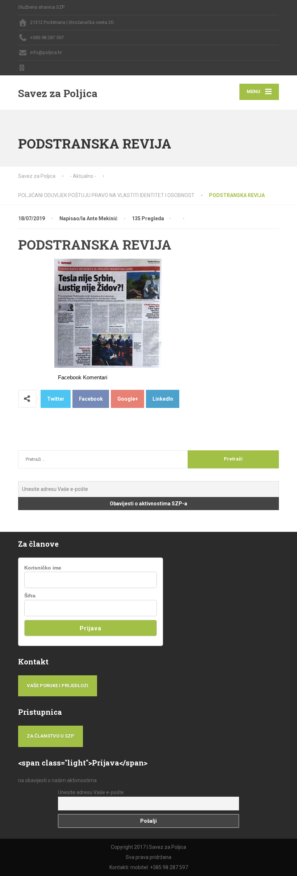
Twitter (55, 399)
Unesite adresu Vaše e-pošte (91, 792)
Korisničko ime (42, 568)
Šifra (29, 595)
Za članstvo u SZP (50, 736)
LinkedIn (162, 399)
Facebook (91, 399)
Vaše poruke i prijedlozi (57, 685)
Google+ (127, 399)
